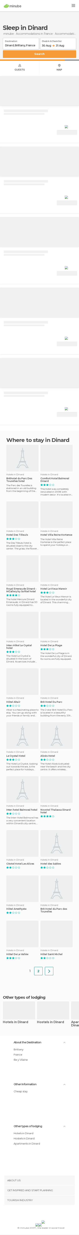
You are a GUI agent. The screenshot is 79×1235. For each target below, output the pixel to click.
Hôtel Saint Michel (51, 954)
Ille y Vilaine (21, 1059)
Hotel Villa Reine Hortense (56, 535)
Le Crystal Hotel (15, 756)
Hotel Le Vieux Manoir (53, 588)
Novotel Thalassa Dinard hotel (55, 811)
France (18, 1054)
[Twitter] (38, 1213)
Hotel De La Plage (51, 645)
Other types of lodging (28, 1126)
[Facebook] (33, 1213)
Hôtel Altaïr (13, 702)
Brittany (18, 1049)
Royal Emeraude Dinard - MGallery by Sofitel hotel (21, 590)
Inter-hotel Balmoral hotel (21, 810)
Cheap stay (21, 1091)
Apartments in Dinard (27, 1143)
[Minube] (12, 6)
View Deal (67, 132)
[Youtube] (48, 1213)
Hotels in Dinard (15, 1022)
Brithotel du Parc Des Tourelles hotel (19, 479)
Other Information (25, 1084)
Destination (11, 40)
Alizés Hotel (47, 756)
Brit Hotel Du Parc (51, 702)
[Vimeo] (43, 1213)
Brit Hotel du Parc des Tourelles (53, 910)
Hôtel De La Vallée (17, 954)
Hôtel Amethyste (16, 909)
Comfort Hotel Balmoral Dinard (54, 479)
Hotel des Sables (50, 863)
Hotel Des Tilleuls (17, 535)
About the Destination (27, 1042)
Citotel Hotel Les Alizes (20, 863)
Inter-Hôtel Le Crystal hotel (19, 646)
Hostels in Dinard (50, 1022)
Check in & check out (51, 40)
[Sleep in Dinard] (49, 971)
